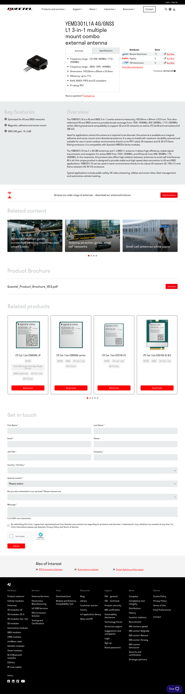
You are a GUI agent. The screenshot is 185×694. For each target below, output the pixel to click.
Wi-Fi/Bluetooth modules (14, 656)
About (92, 9)
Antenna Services (40, 596)
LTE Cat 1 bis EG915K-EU (114, 355)
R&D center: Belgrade (139, 630)
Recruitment (135, 621)
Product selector (15, 596)
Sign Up (175, 2)
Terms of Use (159, 605)
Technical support (113, 626)
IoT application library (90, 614)
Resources (128, 9)
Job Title (11, 451)
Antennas (12, 605)
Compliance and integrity (137, 602)
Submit (16, 546)
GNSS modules (14, 632)
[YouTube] (23, 681)
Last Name (99, 425)
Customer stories (89, 605)
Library (83, 600)
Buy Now (170, 54)
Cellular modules (15, 600)
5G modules (13, 623)
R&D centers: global (138, 626)
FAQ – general (111, 596)
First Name (12, 425)
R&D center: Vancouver (134, 646)
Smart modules (14, 650)
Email (10, 438)
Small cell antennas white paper (148, 246)
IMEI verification (112, 609)
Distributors (135, 608)
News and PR (86, 618)
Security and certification (135, 653)
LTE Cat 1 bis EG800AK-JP (28, 355)
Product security (113, 605)
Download (174, 9)
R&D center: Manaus (138, 635)
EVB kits (11, 662)
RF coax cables (14, 667)
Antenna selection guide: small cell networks (89, 244)
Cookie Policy (159, 596)
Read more (29, 388)
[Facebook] (8, 681)
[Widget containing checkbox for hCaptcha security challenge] (26, 536)
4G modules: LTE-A (15, 614)
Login (167, 2)
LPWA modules (14, 636)
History (132, 612)
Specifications (106, 50)
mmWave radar (14, 641)
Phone (97, 438)
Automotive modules (88, 569)
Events (83, 609)
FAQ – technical (112, 600)
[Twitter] (17, 681)
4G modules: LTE (14, 609)
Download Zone (63, 596)
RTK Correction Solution (50, 569)
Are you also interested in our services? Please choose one (34, 491)
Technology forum (113, 621)
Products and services (53, 9)
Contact (149, 9)
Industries (109, 9)
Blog (82, 596)
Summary (79, 50)
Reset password (112, 647)
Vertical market (15, 478)
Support (77, 9)
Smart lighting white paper (130, 569)
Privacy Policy (160, 600)
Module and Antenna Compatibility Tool (66, 602)
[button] (88, 255)
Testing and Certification (38, 622)
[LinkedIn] (13, 681)
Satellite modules (15, 646)
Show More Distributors (132, 67)
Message (12, 504)
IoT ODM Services (40, 608)
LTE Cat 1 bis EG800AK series (71, 355)
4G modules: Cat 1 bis (17, 618)
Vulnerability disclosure (111, 616)
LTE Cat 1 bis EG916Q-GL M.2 (157, 355)
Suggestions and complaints (113, 632)
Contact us (89, 95)
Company (99, 451)
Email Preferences (162, 609)
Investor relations (137, 617)
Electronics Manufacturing (39, 602)
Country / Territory (16, 465)
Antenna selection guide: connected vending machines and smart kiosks (35, 242)
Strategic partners (138, 659)
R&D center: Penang (138, 639)
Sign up (108, 643)
